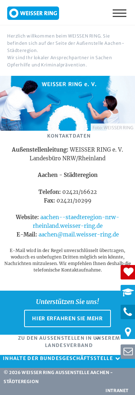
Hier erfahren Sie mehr (67, 318)
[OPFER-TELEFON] (128, 312)
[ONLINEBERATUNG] (128, 351)
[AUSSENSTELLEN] (128, 332)
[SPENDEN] (128, 272)
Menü (120, 12)
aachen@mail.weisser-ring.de (79, 234)
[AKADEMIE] (128, 292)
